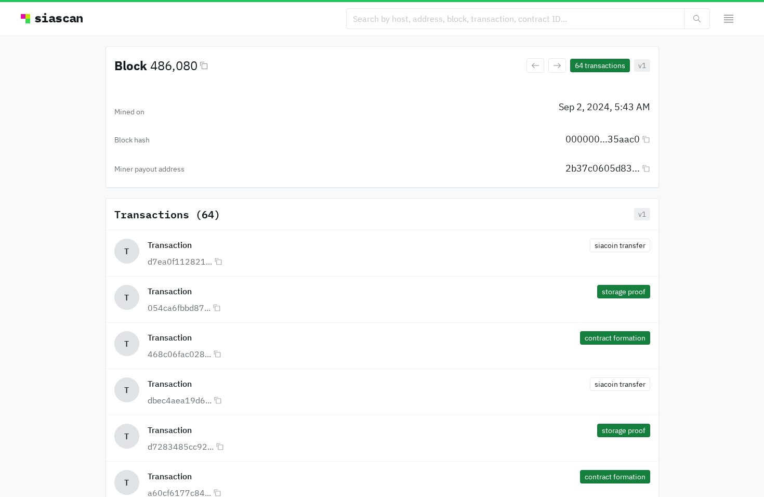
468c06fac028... (179, 354)
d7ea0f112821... (180, 261)
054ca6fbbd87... (179, 308)
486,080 (173, 65)
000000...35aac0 (602, 139)
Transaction (170, 245)
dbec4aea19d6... (180, 400)
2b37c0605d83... (602, 168)
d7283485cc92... (181, 446)
